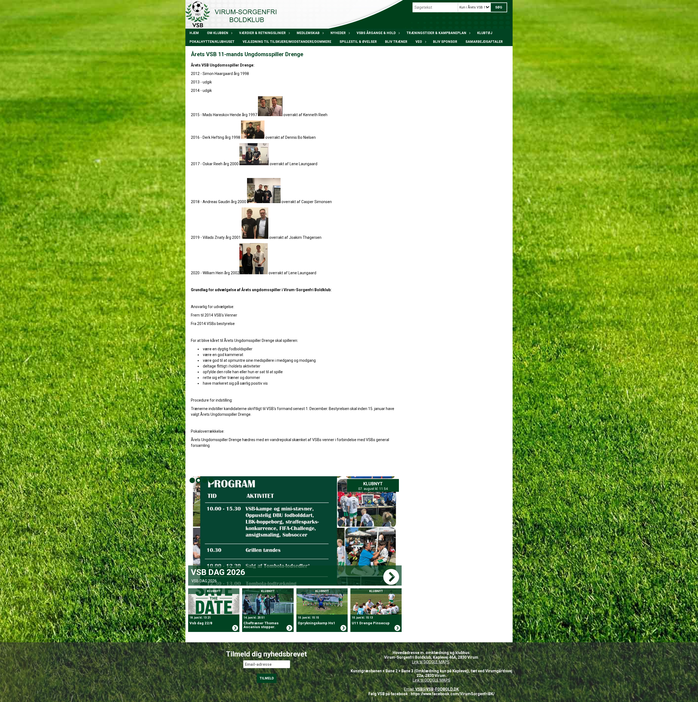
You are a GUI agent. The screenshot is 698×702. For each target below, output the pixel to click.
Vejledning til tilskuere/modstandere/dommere (287, 42)
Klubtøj (484, 33)
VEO (419, 42)
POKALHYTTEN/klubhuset (211, 42)
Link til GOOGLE (425, 662)
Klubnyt (376, 483)
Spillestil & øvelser (358, 42)
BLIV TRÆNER (396, 42)
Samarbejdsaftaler (484, 42)
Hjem (194, 33)
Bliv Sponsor (445, 42)
